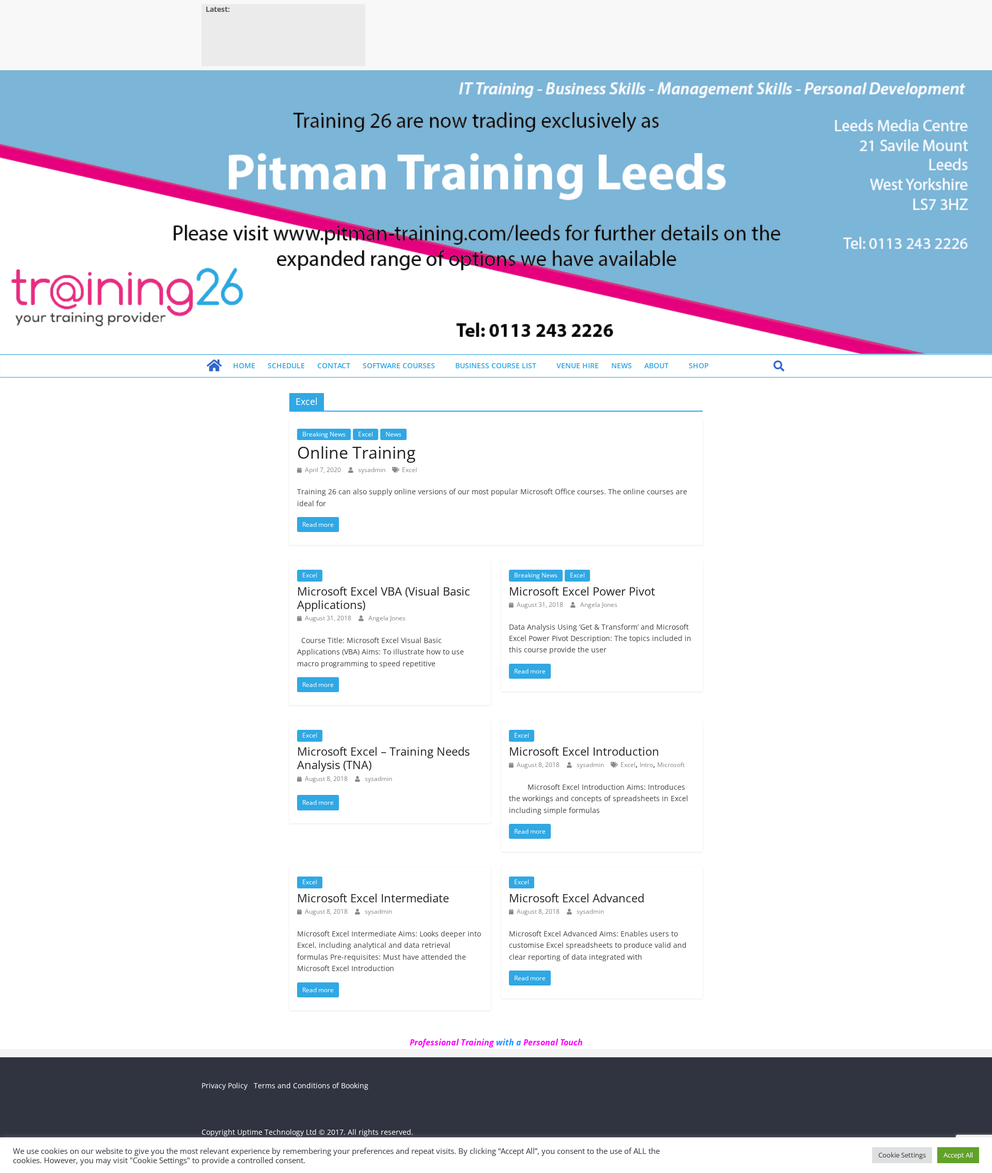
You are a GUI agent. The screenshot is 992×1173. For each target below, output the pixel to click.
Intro (646, 764)
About (656, 365)
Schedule (286, 365)
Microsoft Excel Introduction (584, 751)
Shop (699, 365)
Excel (365, 434)
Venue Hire (577, 365)
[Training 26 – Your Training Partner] (496, 76)
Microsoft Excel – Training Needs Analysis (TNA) (383, 757)
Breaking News (324, 434)
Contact (333, 365)
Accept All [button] (958, 1155)
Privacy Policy (224, 1085)
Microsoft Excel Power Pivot (582, 591)
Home (244, 365)
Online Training (356, 452)
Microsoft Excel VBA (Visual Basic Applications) (383, 597)
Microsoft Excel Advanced (576, 897)
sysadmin (372, 469)
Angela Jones (387, 618)
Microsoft (671, 764)
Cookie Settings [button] (902, 1155)
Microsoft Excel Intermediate (373, 897)
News (621, 365)
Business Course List (495, 365)
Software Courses (399, 365)
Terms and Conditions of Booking (311, 1085)
